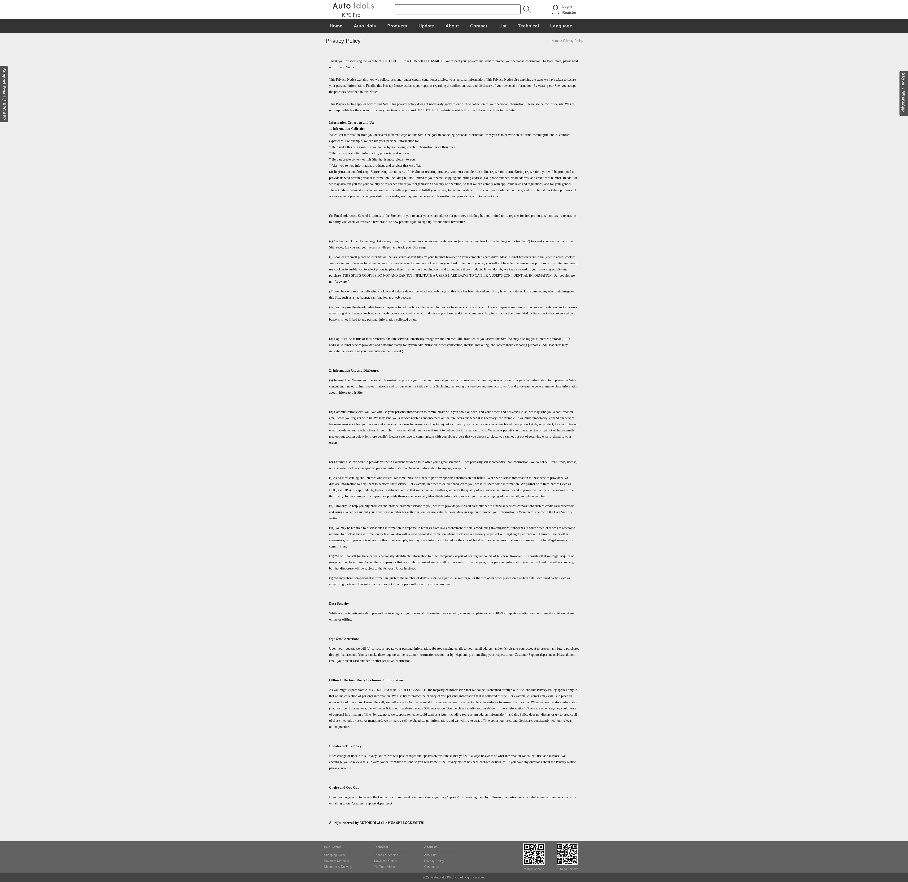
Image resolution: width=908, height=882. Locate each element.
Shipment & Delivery (338, 867)
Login (567, 6)
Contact (478, 25)
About (452, 25)
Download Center (385, 861)
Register (569, 12)
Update (426, 25)
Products (397, 25)
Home (336, 25)
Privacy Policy (434, 861)
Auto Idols (365, 25)
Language (561, 25)
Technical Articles (386, 855)
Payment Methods (336, 861)
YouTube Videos (385, 867)
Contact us (431, 867)
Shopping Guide (335, 855)
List (502, 25)
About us (430, 855)
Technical (528, 25)
